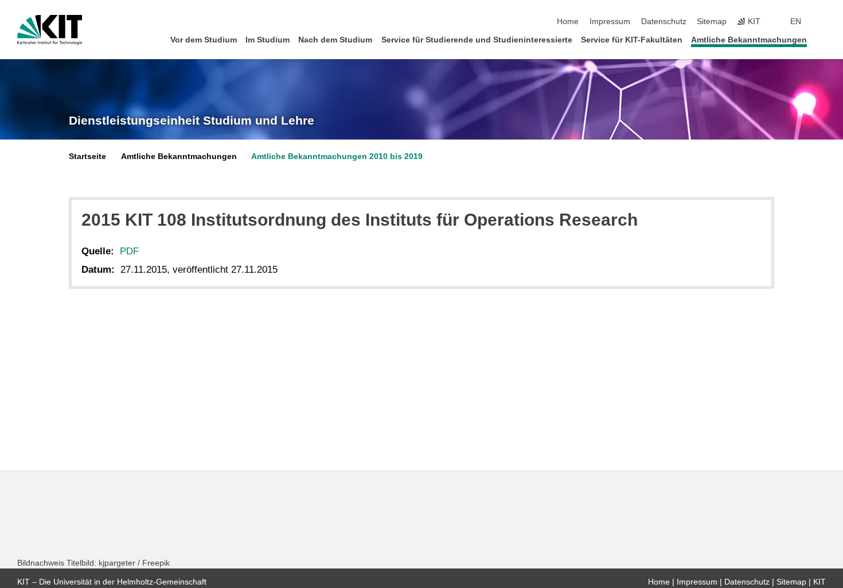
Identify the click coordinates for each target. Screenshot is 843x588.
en (795, 21)
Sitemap (712, 21)
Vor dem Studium (203, 40)
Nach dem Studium (335, 40)
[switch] (822, 21)
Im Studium (267, 40)
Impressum (610, 21)
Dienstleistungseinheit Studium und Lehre (191, 120)
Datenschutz (663, 21)
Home (568, 21)
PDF (129, 251)
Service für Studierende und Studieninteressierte (476, 40)
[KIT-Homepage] (49, 30)
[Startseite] (822, 39)
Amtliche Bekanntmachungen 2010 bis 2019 (337, 156)
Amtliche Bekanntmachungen (749, 40)
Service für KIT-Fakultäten (631, 40)
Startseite (87, 156)
